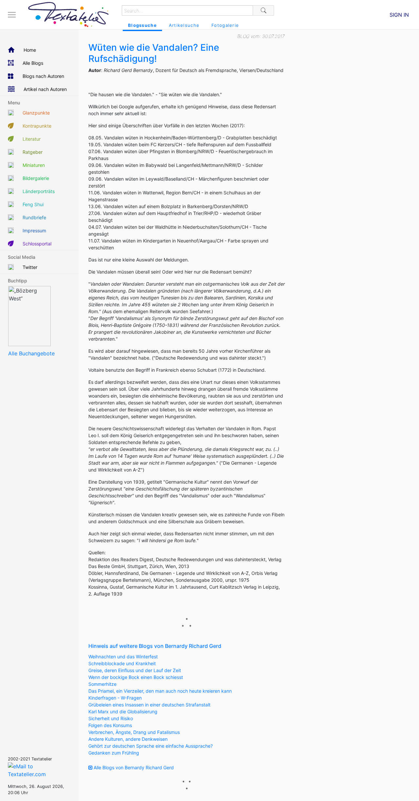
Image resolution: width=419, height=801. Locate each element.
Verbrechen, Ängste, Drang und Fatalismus (134, 732)
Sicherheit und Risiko (110, 718)
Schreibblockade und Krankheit (122, 663)
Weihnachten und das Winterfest (123, 656)
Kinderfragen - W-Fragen (115, 698)
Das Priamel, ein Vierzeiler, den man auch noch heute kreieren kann (160, 691)
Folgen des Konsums (110, 725)
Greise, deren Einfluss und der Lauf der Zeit (134, 670)
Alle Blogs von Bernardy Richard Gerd (133, 767)
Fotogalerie (225, 25)
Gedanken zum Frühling (113, 753)
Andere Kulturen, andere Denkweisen (128, 739)
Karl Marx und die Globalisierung (122, 711)
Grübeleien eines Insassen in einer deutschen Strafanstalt (149, 704)
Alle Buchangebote (31, 353)
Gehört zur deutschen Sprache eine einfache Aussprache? (150, 746)
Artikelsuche (184, 25)
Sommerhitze (102, 684)
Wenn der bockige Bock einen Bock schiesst (135, 677)
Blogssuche (142, 25)
